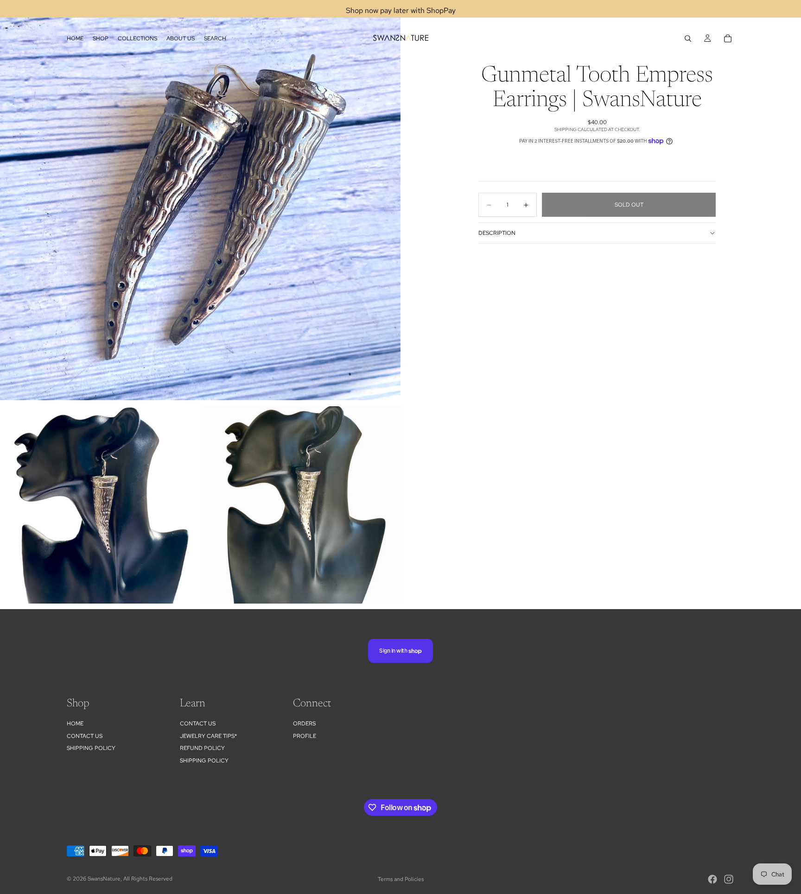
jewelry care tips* (208, 736)
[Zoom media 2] (98, 505)
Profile (304, 736)
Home (75, 723)
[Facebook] (712, 879)
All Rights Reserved (147, 878)
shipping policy (204, 760)
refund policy (202, 748)
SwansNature (104, 878)
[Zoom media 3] (302, 505)
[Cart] (728, 38)
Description (496, 233)
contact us (198, 723)
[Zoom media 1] (200, 200)
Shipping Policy (91, 748)
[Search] (688, 38)
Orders (304, 723)
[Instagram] (728, 879)
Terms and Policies (401, 879)
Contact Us (84, 736)
